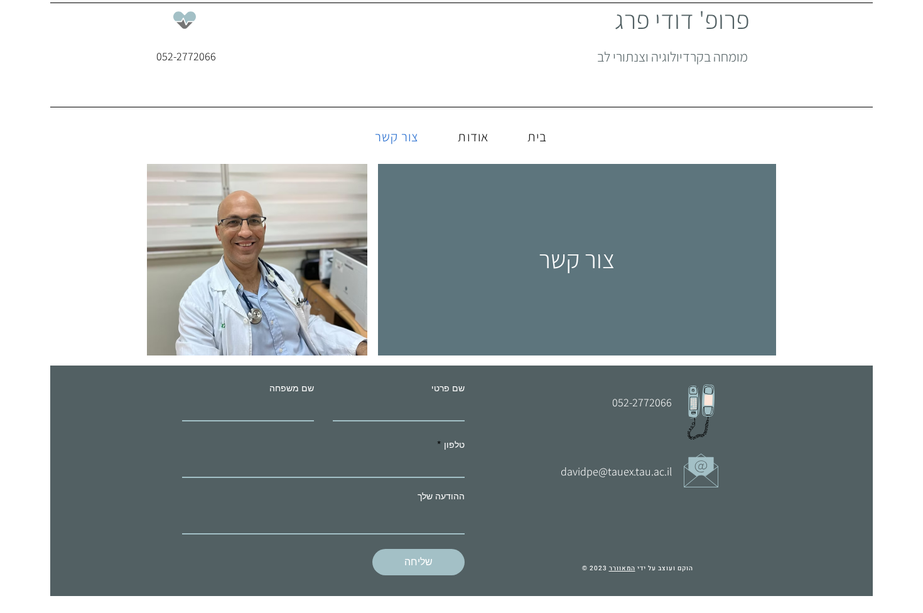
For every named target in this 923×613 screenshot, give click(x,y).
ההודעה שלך (441, 496)
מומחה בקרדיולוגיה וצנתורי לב (672, 56)
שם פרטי (448, 388)
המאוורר (622, 568)
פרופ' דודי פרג (682, 19)
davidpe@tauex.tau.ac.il (616, 471)
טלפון (454, 444)
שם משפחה (291, 388)
